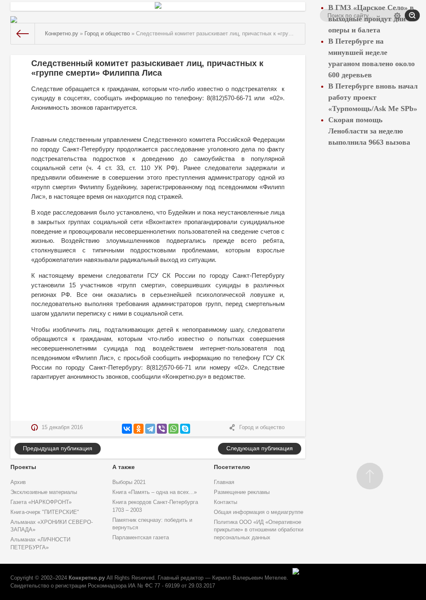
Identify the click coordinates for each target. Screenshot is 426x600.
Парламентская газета (140, 538)
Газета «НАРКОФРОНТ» (41, 502)
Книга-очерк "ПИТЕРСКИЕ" (44, 512)
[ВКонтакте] (127, 429)
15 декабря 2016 (62, 427)
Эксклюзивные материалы (43, 492)
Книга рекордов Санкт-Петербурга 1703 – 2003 (155, 506)
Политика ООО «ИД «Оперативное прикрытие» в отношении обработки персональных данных (258, 530)
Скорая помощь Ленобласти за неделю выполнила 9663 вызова (369, 131)
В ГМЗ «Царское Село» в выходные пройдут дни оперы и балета (371, 18)
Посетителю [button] (232, 467)
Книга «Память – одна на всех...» (154, 492)
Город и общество (262, 427)
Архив (18, 482)
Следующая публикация (259, 448)
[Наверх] (370, 476)
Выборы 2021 (129, 482)
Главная (224, 482)
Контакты (225, 502)
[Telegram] (150, 429)
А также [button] (123, 467)
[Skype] (185, 429)
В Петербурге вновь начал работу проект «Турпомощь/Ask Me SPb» (373, 97)
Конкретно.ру (87, 578)
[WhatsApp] (173, 429)
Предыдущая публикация (57, 448)
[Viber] (162, 429)
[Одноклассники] (139, 429)
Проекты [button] (23, 467)
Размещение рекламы (242, 492)
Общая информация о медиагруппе (258, 512)
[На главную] (23, 33)
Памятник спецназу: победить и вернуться (152, 524)
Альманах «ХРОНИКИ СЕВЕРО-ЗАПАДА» (51, 526)
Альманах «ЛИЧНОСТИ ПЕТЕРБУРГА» (40, 544)
